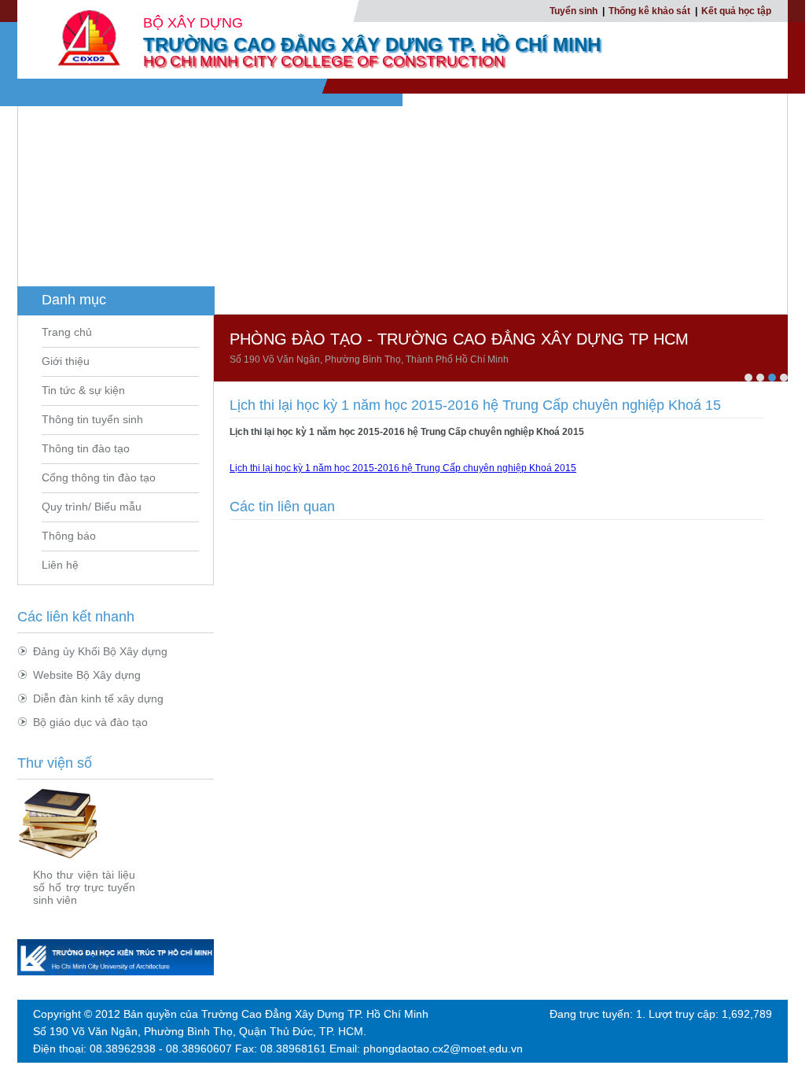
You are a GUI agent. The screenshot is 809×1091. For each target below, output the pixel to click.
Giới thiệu (66, 361)
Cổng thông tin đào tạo (99, 477)
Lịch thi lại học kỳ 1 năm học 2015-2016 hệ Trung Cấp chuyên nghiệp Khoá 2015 (403, 468)
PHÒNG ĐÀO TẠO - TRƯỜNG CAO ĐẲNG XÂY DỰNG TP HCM (459, 339)
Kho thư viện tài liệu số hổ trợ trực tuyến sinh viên (84, 887)
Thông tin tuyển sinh (92, 419)
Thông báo (69, 535)
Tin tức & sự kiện (83, 390)
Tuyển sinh (574, 11)
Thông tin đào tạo (86, 448)
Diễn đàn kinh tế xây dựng (98, 698)
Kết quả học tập (736, 11)
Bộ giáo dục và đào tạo (90, 722)
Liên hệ (60, 564)
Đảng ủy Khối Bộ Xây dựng (100, 651)
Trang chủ (67, 332)
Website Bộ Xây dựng (87, 675)
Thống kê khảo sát (649, 11)
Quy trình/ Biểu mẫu (92, 506)
